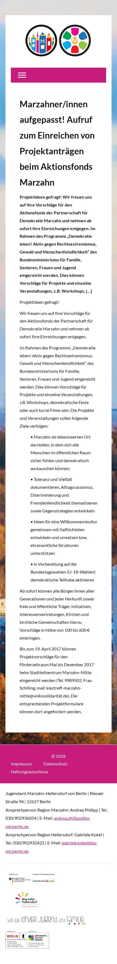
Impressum (21, 763)
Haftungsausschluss (29, 771)
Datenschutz (55, 763)
